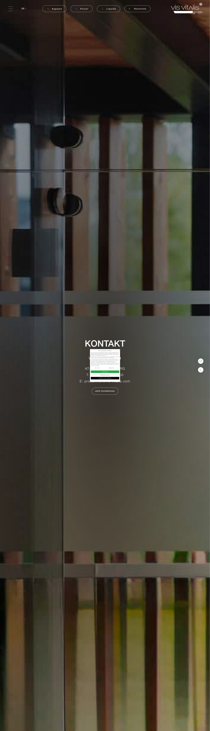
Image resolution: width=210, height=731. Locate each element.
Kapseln (57, 9)
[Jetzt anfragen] (200, 361)
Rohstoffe (140, 9)
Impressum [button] (110, 380)
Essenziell (98, 367)
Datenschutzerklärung (97, 364)
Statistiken (112, 367)
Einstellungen (116, 364)
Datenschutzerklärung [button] (105, 380)
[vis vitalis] (186, 8)
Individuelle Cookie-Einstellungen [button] (105, 378)
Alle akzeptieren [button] (105, 371)
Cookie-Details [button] (100, 380)
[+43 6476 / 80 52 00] (200, 370)
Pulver (84, 9)
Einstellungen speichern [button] (105, 374)
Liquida (111, 9)
